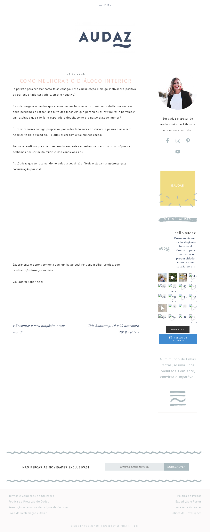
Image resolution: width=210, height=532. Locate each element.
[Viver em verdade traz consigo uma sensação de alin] (173, 318)
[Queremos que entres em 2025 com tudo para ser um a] (162, 318)
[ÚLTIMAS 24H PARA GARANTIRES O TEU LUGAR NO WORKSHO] (173, 288)
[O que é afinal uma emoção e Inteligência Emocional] (193, 298)
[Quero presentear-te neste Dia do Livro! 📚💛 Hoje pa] (183, 277)
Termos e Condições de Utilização (31, 496)
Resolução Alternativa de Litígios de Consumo (39, 507)
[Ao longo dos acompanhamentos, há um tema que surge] (162, 298)
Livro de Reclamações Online (28, 513)
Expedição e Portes (188, 501)
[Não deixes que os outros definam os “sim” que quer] (183, 288)
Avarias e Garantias (189, 507)
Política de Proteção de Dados (29, 501)
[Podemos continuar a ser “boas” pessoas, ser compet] (162, 288)
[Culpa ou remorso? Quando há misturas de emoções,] (183, 298)
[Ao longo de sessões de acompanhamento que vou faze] (162, 277)
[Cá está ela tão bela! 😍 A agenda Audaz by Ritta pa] (162, 308)
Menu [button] (108, 5)
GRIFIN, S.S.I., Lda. (128, 526)
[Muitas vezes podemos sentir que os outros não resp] (193, 277)
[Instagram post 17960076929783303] (173, 277)
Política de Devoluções (186, 513)
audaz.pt (105, 37)
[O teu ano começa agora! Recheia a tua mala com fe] (183, 308)
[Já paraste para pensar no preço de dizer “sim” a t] (193, 288)
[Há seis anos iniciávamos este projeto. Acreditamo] (183, 318)
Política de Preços (189, 496)
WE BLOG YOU (91, 526)
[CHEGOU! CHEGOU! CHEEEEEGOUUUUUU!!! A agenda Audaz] (173, 308)
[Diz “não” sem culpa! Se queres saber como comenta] (173, 298)
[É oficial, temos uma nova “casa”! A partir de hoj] (193, 318)
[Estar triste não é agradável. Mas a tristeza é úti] (193, 308)
